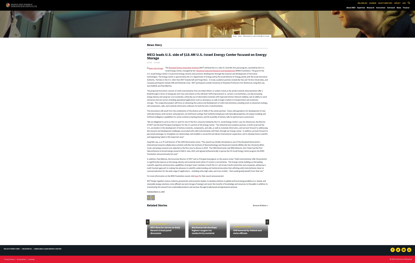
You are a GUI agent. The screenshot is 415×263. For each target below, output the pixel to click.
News (399, 7)
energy (149, 62)
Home (235, 36)
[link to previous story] (148, 197)
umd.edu (31, 259)
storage (157, 62)
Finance (406, 7)
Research (370, 7)
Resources (27, 249)
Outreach (391, 7)
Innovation (380, 7)
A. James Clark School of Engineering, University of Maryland (21, 2)
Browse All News (260, 205)
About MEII (350, 7)
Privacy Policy (9, 259)
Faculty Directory (385, 3)
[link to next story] (153, 197)
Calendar (372, 3)
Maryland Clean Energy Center (47, 249)
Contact (397, 3)
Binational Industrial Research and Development (215, 70)
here (196, 176)
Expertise (361, 7)
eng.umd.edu (362, 3)
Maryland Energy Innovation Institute (184, 67)
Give (404, 3)
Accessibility (21, 259)
